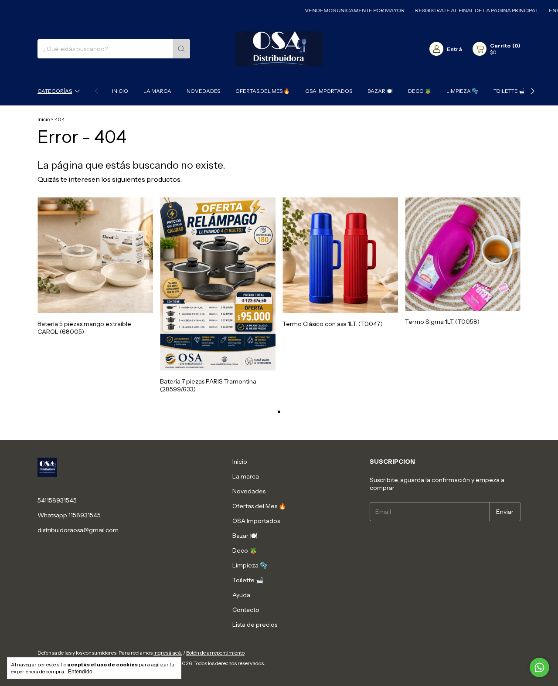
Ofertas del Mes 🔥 (262, 91)
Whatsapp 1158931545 (69, 515)
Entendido (80, 672)
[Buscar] (181, 48)
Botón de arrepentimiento (215, 652)
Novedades (203, 91)
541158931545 (57, 500)
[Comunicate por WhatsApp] (539, 667)
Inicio (120, 91)
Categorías (54, 91)
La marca (157, 91)
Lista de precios (254, 624)
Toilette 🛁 (509, 91)
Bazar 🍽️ (380, 91)
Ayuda (241, 595)
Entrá (454, 49)
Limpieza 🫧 (462, 91)
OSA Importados (328, 91)
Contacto (245, 610)
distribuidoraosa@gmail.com (78, 530)
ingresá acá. (167, 652)
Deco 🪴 (419, 91)
